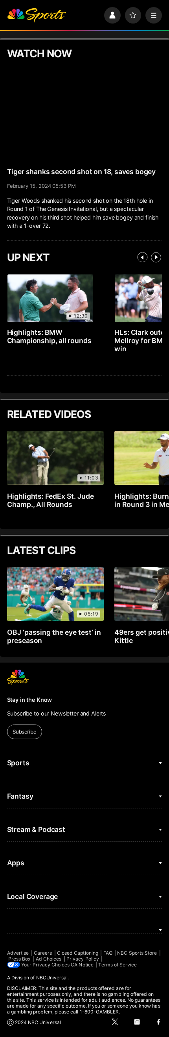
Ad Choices (49, 959)
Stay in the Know (29, 699)
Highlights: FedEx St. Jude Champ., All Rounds (50, 500)
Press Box (19, 959)
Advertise (18, 953)
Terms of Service (117, 965)
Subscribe (25, 731)
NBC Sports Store (137, 953)
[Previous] (142, 257)
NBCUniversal (52, 978)
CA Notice (82, 965)
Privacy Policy (82, 959)
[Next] (156, 257)
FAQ (107, 953)
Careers (43, 953)
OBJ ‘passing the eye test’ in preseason (54, 636)
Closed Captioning (77, 953)
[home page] (36, 15)
